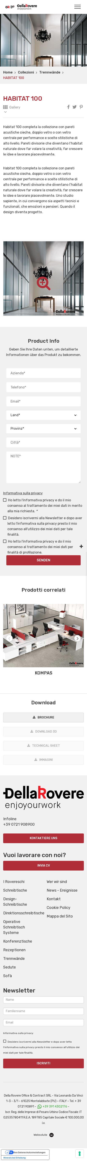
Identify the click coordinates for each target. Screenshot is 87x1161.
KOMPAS (43, 672)
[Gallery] (5, 109)
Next (77, 638)
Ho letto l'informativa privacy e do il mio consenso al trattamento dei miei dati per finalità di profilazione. (40, 546)
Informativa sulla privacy (23, 493)
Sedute (9, 967)
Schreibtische (15, 890)
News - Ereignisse (62, 890)
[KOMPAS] (43, 635)
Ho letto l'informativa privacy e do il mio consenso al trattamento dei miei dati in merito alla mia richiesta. (44, 505)
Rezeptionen (14, 950)
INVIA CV (43, 865)
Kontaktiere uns (43, 838)
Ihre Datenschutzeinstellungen (29, 1152)
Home (8, 72)
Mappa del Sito (60, 916)
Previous (9, 638)
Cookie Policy (58, 907)
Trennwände (49, 72)
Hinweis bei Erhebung (14, 1157)
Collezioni (26, 72)
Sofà (7, 976)
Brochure (46, 717)
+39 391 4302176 (55, 1106)
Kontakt (54, 899)
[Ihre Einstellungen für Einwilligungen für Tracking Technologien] (80, 1154)
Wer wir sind (57, 881)
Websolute (41, 1134)
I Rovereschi (13, 881)
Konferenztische (17, 941)
